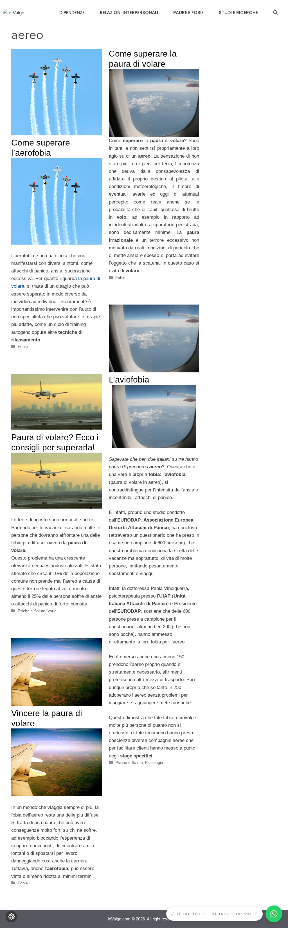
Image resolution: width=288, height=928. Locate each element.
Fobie (23, 346)
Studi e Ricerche (238, 12)
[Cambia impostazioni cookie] (11, 916)
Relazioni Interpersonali (129, 12)
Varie (52, 611)
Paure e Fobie (188, 12)
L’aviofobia (129, 379)
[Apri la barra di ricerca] (275, 13)
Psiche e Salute (129, 762)
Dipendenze (72, 12)
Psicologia (154, 762)
